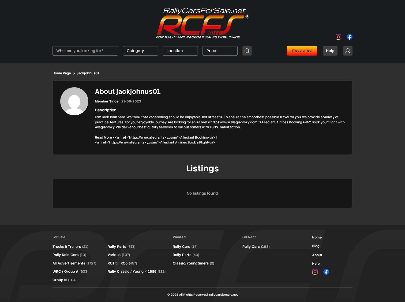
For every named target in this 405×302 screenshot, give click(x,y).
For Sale (58, 237)
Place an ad (301, 51)
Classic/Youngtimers (193, 263)
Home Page (61, 73)
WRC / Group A (70, 271)
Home (317, 237)
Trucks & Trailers (70, 246)
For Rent (249, 237)
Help (330, 50)
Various (119, 255)
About (317, 255)
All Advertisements (74, 263)
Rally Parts (121, 246)
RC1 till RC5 (122, 263)
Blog (315, 246)
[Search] (247, 51)
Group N (64, 280)
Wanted (179, 237)
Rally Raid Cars (69, 255)
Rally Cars (185, 246)
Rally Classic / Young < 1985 (136, 271)
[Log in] (347, 51)
